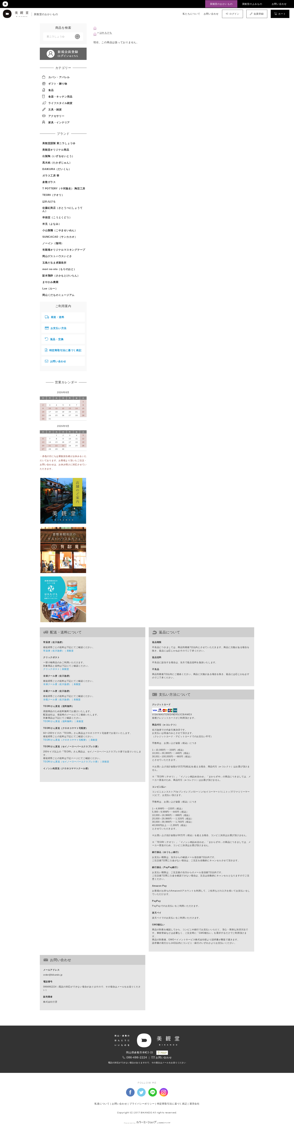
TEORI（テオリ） (53, 194)
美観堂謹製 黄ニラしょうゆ (58, 143)
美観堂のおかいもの (221, 4)
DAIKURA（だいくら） (56, 169)
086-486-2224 (136, 1057)
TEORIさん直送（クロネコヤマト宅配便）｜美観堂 (70, 740)
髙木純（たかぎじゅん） (57, 162)
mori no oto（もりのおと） (59, 269)
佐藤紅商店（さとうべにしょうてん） (62, 209)
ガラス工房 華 (50, 175)
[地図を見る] (162, 1053)
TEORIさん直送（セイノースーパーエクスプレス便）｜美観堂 (76, 761)
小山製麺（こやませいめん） (59, 230)
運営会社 (195, 1103)
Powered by (130, 1123)
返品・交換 (57, 339)
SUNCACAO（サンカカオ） (59, 236)
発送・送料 (57, 317)
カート (282, 13)
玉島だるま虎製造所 (54, 262)
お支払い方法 (59, 328)
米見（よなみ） (51, 223)
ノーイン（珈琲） (53, 243)
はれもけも (106, 32)
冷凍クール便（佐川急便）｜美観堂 (62, 684)
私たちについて (191, 13)
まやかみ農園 (50, 282)
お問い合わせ (279, 4)
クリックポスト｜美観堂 (56, 669)
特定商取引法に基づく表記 (65, 350)
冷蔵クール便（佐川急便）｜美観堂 (62, 699)
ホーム (94, 28)
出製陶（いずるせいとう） (58, 156)
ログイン (234, 13)
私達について (102, 1103)
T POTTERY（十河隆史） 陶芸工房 (63, 188)
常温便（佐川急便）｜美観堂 (58, 650)
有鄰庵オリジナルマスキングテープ (63, 249)
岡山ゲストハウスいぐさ (57, 256)
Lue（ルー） (50, 288)
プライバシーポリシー (142, 1103)
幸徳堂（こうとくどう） (57, 217)
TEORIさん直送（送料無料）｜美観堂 (63, 721)
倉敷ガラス (49, 182)
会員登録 (259, 13)
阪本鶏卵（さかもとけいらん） (61, 275)
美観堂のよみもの (252, 4)
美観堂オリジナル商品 (55, 149)
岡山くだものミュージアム (58, 294)
